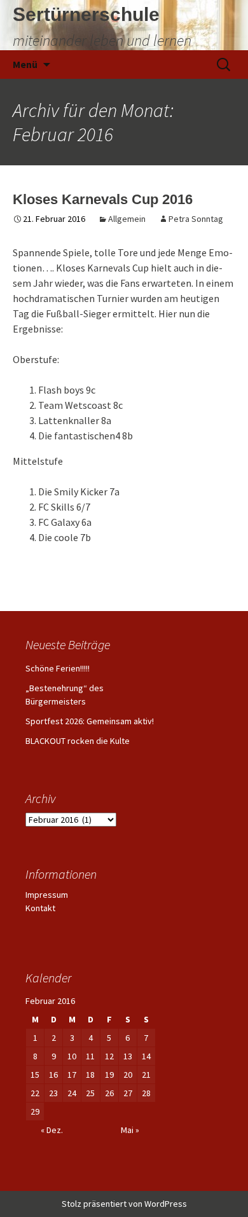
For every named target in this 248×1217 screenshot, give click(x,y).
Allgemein (127, 218)
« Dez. (52, 1130)
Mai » (130, 1130)
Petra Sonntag (196, 218)
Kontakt (40, 908)
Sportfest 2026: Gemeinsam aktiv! (89, 721)
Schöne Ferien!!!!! (57, 668)
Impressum (46, 894)
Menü (25, 64)
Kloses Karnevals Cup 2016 (103, 199)
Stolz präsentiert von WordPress (124, 1203)
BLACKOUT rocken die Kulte (77, 740)
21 (146, 1074)
